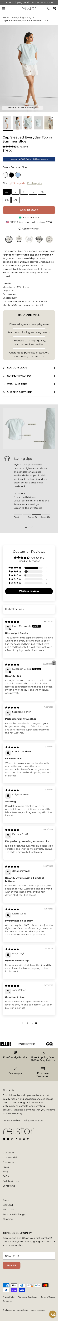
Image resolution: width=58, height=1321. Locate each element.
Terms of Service (48, 1297)
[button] (10, 146)
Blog (5, 1171)
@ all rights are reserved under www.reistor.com (24, 1310)
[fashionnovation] (23, 1044)
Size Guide (8, 1209)
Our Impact (9, 1162)
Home (6, 17)
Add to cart (29, 210)
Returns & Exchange (14, 1214)
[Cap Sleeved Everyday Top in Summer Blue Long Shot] (8, 123)
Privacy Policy (9, 1297)
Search (6, 1200)
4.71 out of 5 (37, 557)
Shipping (8, 1219)
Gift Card (8, 1204)
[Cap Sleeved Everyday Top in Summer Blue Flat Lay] (39, 123)
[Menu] (3, 8)
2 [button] (28, 1023)
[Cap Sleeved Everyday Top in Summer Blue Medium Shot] (18, 123)
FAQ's (6, 1176)
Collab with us (11, 1181)
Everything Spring (21, 17)
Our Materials (10, 1157)
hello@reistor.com (33, 1120)
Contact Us (9, 1185)
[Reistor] (29, 8)
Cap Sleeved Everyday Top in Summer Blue (25, 20)
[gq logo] (45, 1044)
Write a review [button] (29, 591)
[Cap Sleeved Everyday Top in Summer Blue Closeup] (29, 123)
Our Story (8, 1152)
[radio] (5, 175)
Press (6, 1166)
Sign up (11, 1265)
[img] (12, 621)
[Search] (49, 8)
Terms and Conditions (27, 1297)
